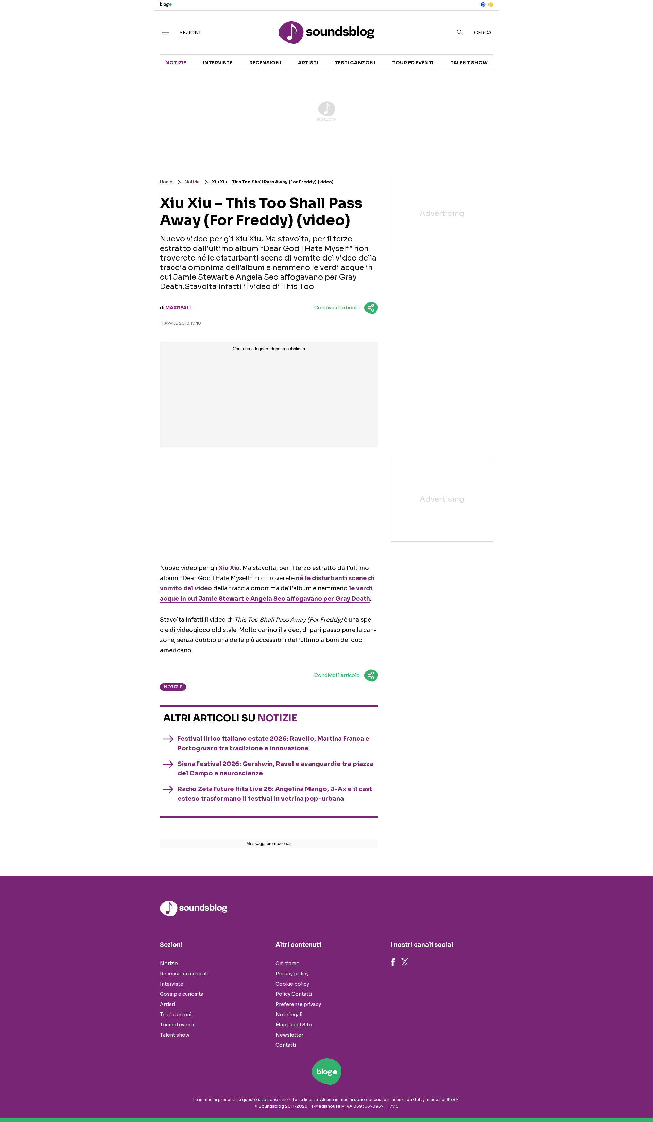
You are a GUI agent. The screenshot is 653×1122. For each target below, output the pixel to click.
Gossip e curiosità (181, 994)
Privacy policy (292, 974)
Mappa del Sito (293, 1025)
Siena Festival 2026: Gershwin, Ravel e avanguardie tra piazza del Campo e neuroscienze (275, 768)
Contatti (285, 1045)
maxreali (178, 308)
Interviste (217, 63)
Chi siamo (287, 963)
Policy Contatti (293, 994)
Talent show (469, 63)
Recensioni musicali (184, 974)
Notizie (175, 63)
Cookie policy (292, 984)
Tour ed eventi (412, 63)
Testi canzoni (355, 63)
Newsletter (289, 1035)
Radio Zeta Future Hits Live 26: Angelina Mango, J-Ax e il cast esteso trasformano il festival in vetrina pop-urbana (275, 793)
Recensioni (265, 63)
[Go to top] (564, 1099)
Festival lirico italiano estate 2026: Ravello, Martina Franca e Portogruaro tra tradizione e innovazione (273, 743)
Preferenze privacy (298, 1004)
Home (166, 181)
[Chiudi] (637, 19)
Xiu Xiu (229, 568)
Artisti (308, 63)
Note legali (288, 1014)
